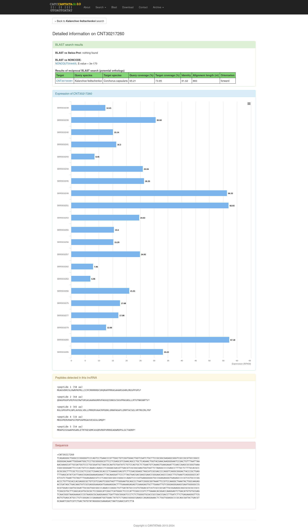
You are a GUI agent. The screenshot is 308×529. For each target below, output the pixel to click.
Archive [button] (157, 7)
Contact (143, 7)
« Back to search (79, 21)
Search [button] (100, 7)
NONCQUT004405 (65, 63)
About (87, 7)
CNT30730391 (64, 80)
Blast (114, 7)
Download (128, 7)
